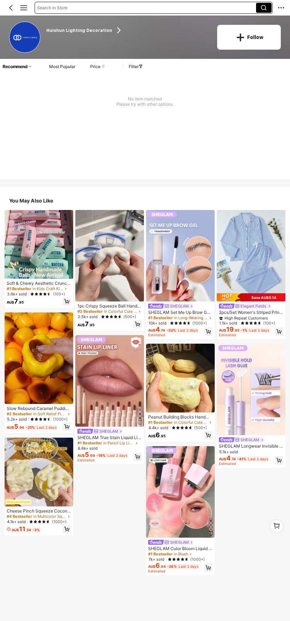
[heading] (127, 30)
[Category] (23, 8)
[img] (251, 297)
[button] (11, 8)
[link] (25, 37)
